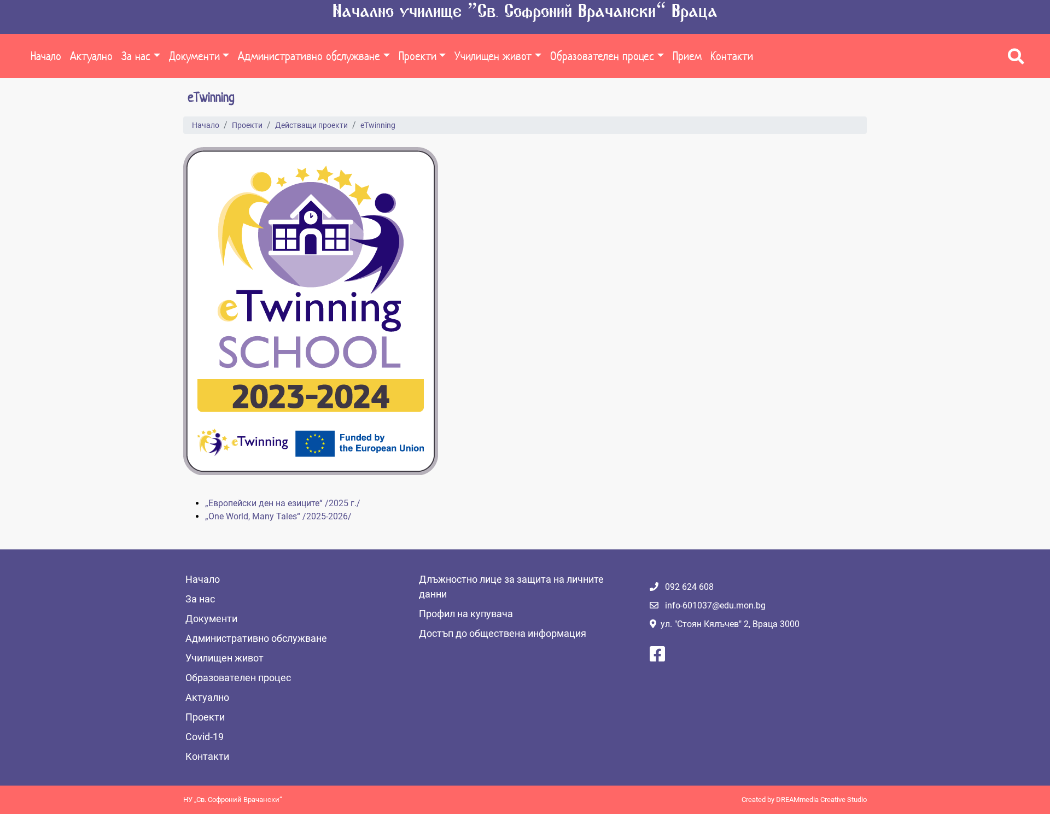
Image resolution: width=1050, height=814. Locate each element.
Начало (46, 55)
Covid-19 (204, 736)
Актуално (91, 55)
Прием (687, 55)
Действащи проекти (311, 125)
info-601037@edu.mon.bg (715, 605)
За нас (135, 55)
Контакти (731, 55)
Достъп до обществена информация (502, 633)
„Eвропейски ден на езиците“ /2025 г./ (282, 503)
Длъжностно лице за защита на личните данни (511, 586)
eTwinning (377, 125)
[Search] (1016, 56)
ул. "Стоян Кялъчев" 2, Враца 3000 (730, 624)
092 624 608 (689, 587)
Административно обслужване (309, 55)
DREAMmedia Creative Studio (821, 799)
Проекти (417, 55)
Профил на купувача (466, 613)
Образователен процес (602, 55)
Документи (194, 55)
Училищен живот (493, 55)
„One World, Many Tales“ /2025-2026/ (278, 516)
